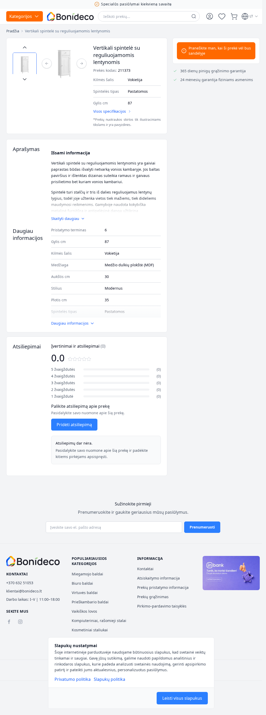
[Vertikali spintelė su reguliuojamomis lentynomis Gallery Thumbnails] (25, 63)
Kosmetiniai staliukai (90, 629)
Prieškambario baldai (90, 601)
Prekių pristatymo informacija (163, 587)
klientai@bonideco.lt (24, 591)
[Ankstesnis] (47, 63)
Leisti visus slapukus (182, 698)
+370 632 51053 (19, 582)
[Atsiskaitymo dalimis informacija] (231, 573)
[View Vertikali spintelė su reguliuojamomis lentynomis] (25, 64)
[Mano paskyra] (209, 16)
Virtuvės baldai (85, 592)
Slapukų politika (109, 679)
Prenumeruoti (202, 527)
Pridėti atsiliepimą (74, 424)
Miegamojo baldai (87, 573)
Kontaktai (145, 568)
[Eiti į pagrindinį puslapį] (70, 16)
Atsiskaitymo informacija (158, 578)
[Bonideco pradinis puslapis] (33, 561)
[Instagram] (20, 621)
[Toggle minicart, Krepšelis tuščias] (234, 16)
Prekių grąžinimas (153, 596)
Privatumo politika (73, 679)
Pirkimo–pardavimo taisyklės (162, 606)
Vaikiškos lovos (84, 611)
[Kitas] (82, 63)
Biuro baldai (82, 583)
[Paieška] (194, 16)
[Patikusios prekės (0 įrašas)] (222, 16)
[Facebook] (9, 621)
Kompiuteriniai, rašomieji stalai (99, 620)
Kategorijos (20, 16)
